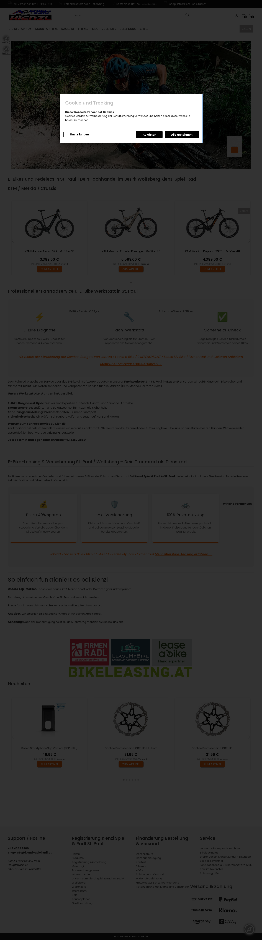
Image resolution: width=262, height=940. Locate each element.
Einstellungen (79, 134)
